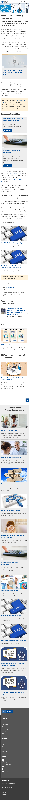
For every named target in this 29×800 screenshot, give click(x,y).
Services (4, 718)
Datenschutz (4, 794)
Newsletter (6, 771)
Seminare (4, 731)
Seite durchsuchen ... (21, 1)
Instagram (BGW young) (8, 764)
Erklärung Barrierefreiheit (7, 787)
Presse (3, 749)
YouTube (6, 766)
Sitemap (3, 796)
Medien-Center (5, 724)
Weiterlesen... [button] (7, 130)
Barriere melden (5, 789)
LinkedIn (6, 759)
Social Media (5, 756)
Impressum (4, 792)
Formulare (4, 726)
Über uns (4, 744)
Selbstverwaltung (5, 746)
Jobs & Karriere (5, 751)
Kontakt (9, 711)
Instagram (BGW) (7, 762)
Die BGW (4, 738)
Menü (27, 2)
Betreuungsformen (14, 173)
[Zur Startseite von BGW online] (4, 2)
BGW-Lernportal (5, 733)
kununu (5, 769)
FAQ (3, 722)
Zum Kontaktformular (10, 289)
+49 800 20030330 (10, 287)
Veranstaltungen (5, 729)
